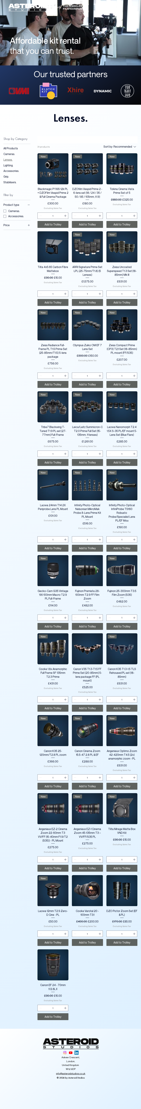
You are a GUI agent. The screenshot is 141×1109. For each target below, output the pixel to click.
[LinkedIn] (76, 1053)
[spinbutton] (52, 216)
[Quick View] (52, 246)
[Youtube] (71, 1053)
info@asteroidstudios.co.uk (70, 1073)
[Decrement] (40, 216)
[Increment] (65, 216)
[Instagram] (65, 1053)
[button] (70, 6)
